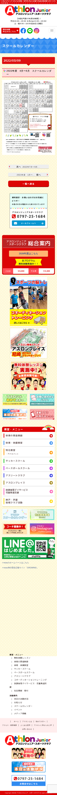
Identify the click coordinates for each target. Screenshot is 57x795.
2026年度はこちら (28, 253)
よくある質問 (25, 725)
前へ (29, 175)
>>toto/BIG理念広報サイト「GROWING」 (20, 568)
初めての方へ (41, 721)
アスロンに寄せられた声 (43, 725)
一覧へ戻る (28, 183)
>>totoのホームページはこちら (15, 563)
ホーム (16, 721)
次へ (28, 166)
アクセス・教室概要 (9, 725)
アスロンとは (27, 721)
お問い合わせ (27, 729)
